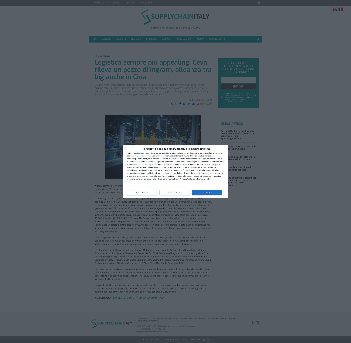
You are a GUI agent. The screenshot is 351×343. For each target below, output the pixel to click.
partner (141, 153)
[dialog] (175, 171)
